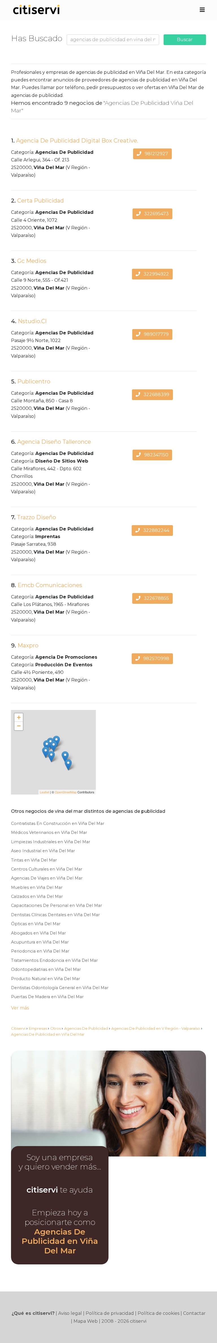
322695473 (156, 213)
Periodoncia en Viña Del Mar (40, 951)
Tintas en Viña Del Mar (34, 860)
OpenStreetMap (66, 792)
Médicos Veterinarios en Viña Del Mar (49, 832)
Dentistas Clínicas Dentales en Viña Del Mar (55, 914)
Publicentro (33, 381)
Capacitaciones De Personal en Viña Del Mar (56, 905)
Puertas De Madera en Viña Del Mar (47, 996)
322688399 (155, 394)
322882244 (155, 530)
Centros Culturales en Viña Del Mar (46, 869)
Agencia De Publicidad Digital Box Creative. (77, 140)
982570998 (155, 658)
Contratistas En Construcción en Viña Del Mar (57, 823)
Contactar (194, 1313)
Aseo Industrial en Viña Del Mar (43, 850)
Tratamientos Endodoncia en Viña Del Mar (54, 960)
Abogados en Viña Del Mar (38, 933)
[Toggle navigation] (202, 9)
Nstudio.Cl (32, 321)
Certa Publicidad (40, 200)
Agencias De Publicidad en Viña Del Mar (59, 1241)
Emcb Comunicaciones (50, 585)
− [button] (19, 725)
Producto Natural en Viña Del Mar (45, 978)
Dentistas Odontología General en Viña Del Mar (59, 987)
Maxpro (28, 645)
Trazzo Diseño (36, 517)
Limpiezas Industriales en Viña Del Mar (50, 841)
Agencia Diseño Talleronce (54, 441)
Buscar (185, 39)
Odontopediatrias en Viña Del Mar (46, 969)
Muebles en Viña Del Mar (36, 887)
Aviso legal (70, 1313)
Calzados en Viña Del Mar (37, 896)
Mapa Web (85, 1321)
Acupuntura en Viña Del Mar (40, 942)
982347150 (155, 455)
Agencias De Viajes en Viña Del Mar (47, 878)
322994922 (155, 274)
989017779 (156, 334)
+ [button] (19, 717)
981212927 (156, 153)
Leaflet (44, 792)
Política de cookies (158, 1313)
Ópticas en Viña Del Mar (35, 923)
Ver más (20, 1008)
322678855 (156, 598)
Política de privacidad (110, 1313)
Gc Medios (31, 260)
